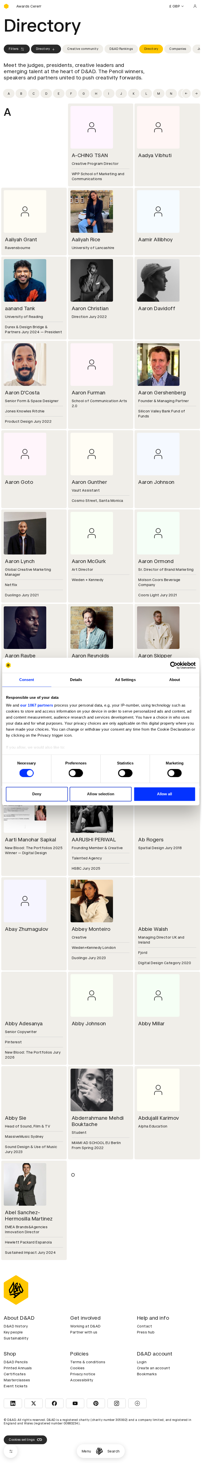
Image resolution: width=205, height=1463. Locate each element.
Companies (177, 49)
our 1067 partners (36, 705)
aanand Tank (20, 308)
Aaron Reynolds (90, 656)
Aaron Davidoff (156, 308)
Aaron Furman (89, 393)
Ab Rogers (151, 840)
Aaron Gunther (89, 482)
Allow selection (100, 794)
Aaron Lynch (20, 561)
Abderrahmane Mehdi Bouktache (98, 1121)
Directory (43, 49)
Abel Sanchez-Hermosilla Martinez (29, 1215)
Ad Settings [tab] (125, 680)
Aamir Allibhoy (155, 240)
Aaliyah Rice (86, 240)
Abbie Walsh (153, 929)
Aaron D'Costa (22, 393)
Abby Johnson (89, 1024)
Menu (86, 1451)
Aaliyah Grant (21, 240)
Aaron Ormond (156, 561)
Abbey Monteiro (91, 929)
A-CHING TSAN (90, 155)
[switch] (76, 773)
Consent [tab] (26, 680)
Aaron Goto (19, 482)
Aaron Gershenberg (162, 393)
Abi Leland (151, 1212)
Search (114, 1451)
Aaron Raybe (20, 656)
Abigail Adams (22, 1403)
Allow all (164, 794)
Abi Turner (150, 1313)
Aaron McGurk (89, 561)
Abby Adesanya (24, 1024)
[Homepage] (99, 1451)
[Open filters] (11, 1451)
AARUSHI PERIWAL (94, 840)
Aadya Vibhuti (155, 155)
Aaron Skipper (155, 656)
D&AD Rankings (121, 49)
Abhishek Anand (91, 1212)
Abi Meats (17, 1313)
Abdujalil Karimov (158, 1118)
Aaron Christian (90, 308)
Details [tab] (76, 680)
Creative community (82, 49)
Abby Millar (151, 1024)
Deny (36, 794)
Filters (13, 49)
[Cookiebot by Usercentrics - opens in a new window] (174, 665)
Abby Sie (15, 1118)
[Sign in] (195, 6)
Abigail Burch (88, 1403)
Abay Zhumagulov (26, 929)
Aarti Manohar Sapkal (30, 840)
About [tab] (174, 680)
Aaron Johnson (156, 482)
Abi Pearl (82, 1313)
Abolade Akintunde (161, 1403)
